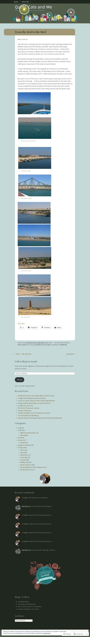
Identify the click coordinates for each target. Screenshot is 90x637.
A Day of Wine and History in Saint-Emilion (34, 403)
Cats (19, 428)
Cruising (23, 457)
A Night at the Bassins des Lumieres (31, 398)
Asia (22, 453)
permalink (63, 345)
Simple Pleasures (24, 411)
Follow (19, 380)
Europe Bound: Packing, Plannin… (39, 515)
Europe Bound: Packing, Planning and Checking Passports (40, 418)
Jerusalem (71, 354)
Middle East (24, 462)
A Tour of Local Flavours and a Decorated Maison (36, 401)
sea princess (38, 345)
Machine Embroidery (28, 433)
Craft (20, 430)
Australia (23, 455)
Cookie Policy (46, 633)
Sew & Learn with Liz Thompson (30, 607)
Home (16, 2)
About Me (25, 2)
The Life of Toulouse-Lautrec (28, 408)
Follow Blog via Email (26, 361)
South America (26, 470)
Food (20, 438)
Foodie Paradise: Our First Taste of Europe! (34, 413)
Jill (51, 343)
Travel (24, 345)
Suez (44, 345)
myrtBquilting (23, 602)
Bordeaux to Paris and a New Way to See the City (36, 396)
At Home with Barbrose (26, 604)
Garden (23, 443)
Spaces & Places (24, 445)
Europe (23, 460)
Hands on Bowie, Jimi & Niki (28, 609)
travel (49, 345)
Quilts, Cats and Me (33, 7)
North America (25, 465)
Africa (20, 345)
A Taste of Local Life (25, 406)
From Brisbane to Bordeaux (28, 416)
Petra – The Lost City (22, 354)
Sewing (23, 435)
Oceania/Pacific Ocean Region (31, 467)
